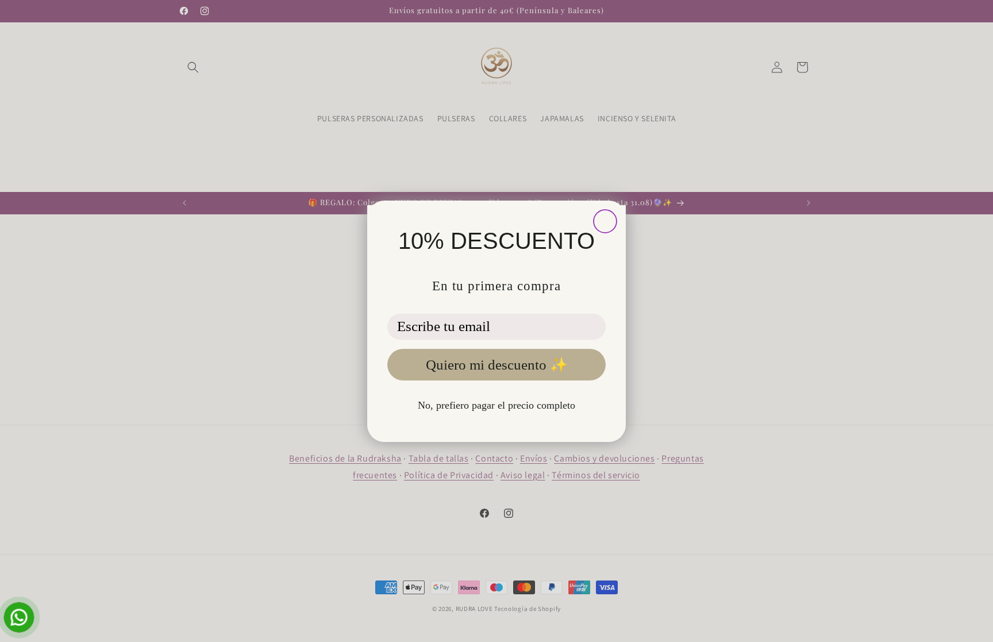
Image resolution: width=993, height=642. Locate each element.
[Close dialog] (605, 221)
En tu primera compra (496, 286)
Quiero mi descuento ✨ (497, 364)
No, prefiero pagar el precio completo (496, 405)
